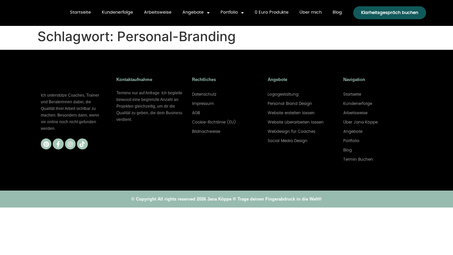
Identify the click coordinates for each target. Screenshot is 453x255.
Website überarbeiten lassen (296, 122)
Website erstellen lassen (291, 113)
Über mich (310, 12)
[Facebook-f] (58, 143)
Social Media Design (287, 141)
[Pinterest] (46, 143)
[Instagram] (70, 143)
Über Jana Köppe (360, 122)
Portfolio (229, 12)
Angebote (193, 12)
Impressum (203, 104)
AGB (196, 113)
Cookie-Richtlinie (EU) (214, 122)
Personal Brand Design (290, 104)
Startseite (80, 12)
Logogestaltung (283, 94)
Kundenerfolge (117, 12)
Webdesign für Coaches (291, 131)
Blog (337, 12)
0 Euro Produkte (272, 12)
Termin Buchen (358, 159)
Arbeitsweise (157, 12)
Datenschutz (204, 94)
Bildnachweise (206, 131)
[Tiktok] (82, 143)
